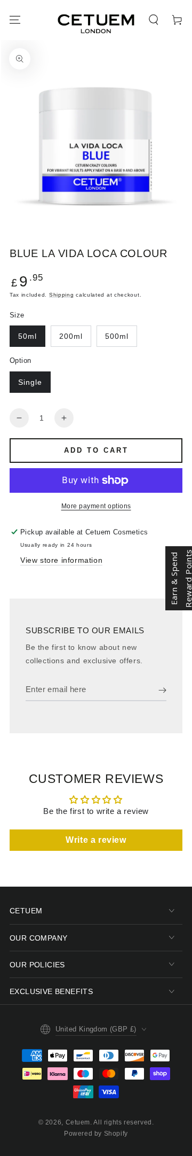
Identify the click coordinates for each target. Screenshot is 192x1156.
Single (30, 382)
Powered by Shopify (96, 1133)
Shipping (61, 295)
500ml (117, 336)
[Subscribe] (162, 690)
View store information (61, 560)
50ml (27, 336)
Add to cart (96, 450)
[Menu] (15, 20)
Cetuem (78, 1122)
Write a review (96, 839)
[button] (153, 20)
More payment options (96, 506)
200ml (71, 336)
